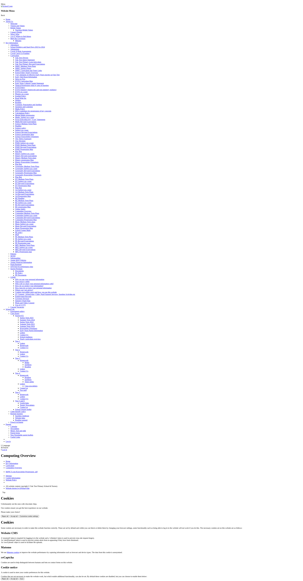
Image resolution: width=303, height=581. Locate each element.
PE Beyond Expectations (24, 241)
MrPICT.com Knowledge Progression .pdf (22, 472)
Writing (18, 100)
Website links (20, 418)
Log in (8, 441)
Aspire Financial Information (21, 262)
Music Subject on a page (24, 224)
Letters (22, 333)
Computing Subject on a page (26, 215)
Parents (8, 424)
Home (8, 19)
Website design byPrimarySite (17, 488)
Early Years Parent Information (31, 331)
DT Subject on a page (23, 181)
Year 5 (17, 392)
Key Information (12, 43)
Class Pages (14, 314)
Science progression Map (24, 134)
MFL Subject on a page (24, 247)
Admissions (14, 49)
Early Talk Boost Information (26, 77)
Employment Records (23, 296)
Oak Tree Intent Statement (25, 60)
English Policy (20, 96)
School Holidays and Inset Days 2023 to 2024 (27, 47)
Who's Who (14, 34)
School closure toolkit (23, 409)
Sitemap (9, 476)
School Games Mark (23, 230)
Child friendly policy (18, 412)
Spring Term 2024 (26, 322)
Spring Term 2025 (26, 318)
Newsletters (14, 429)
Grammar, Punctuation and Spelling (28, 105)
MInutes (18, 41)
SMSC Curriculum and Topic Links (28, 71)
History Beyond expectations (26, 156)
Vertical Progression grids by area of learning (32, 85)
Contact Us (24, 335)
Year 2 (17, 350)
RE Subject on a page (23, 203)
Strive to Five (20, 79)
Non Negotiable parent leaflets (21, 435)
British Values (15, 28)
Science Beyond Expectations (26, 132)
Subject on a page (21, 130)
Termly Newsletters (27, 405)
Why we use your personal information (29, 279)
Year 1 (17, 341)
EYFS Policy (20, 88)
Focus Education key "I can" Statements (30, 120)
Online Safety (20, 209)
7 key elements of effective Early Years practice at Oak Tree (37, 75)
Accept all (14, 516)
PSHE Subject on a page (24, 143)
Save (21, 579)
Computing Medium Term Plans (27, 213)
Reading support (21, 420)
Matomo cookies (13, 552)
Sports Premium (16, 269)
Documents (19, 271)
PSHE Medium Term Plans (25, 145)
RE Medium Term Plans (24, 201)
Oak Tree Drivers (21, 58)
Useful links (24, 403)
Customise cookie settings (29, 516)
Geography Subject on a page (26, 169)
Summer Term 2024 (27, 320)
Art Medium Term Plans (24, 192)
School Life (10, 309)
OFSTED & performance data (21, 267)
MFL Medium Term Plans (25, 245)
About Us (9, 21)
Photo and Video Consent (24, 303)
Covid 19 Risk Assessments (20, 51)
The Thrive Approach (23, 139)
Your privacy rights (22, 282)
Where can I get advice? (24, 290)
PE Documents (20, 275)
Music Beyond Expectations (25, 226)
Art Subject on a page (23, 190)
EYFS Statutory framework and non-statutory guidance (35, 90)
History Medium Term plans (25, 158)
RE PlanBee (19, 198)
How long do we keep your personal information (33, 288)
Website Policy (11, 480)
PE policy (18, 233)
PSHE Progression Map (24, 149)
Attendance (14, 45)
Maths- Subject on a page (24, 117)
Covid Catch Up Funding (19, 53)
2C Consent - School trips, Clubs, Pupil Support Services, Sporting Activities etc (45, 294)
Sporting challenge (22, 416)
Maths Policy (20, 109)
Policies (13, 254)
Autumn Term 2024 (27, 326)
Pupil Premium (16, 264)
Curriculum (14, 56)
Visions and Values (17, 26)
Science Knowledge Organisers (27, 137)
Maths (27, 363)
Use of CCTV (20, 305)
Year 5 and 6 (20, 401)
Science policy (20, 128)
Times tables (29, 382)
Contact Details (16, 32)
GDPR (13, 277)
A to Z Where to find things (20, 36)
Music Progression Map (24, 228)
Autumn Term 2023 (27, 324)
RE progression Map (23, 207)
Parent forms (15, 433)
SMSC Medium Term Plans (25, 66)
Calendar (13, 427)
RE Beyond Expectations (24, 205)
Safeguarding (15, 258)
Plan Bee (18, 152)
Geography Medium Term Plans (27, 166)
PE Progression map (22, 243)
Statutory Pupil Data (22, 301)
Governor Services (22, 299)
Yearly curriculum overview (30, 339)
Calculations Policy (22, 113)
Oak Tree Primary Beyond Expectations (30, 64)
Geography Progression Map (26, 173)
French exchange (16, 422)
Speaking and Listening (24, 107)
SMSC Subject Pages (23, 68)
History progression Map (24, 160)
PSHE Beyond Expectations (25, 147)
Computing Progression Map (26, 220)
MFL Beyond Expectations (25, 250)
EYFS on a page (21, 92)
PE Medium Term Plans (24, 237)
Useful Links (15, 437)
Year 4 (17, 373)
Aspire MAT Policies (18, 260)
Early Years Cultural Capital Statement (29, 83)
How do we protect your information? (29, 286)
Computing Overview (23, 211)
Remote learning (16, 414)
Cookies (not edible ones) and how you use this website (36, 292)
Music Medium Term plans (25, 222)
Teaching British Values (24, 30)
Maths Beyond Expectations (25, 122)
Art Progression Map (23, 196)
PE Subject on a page (23, 239)
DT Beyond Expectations (24, 183)
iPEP (17, 235)
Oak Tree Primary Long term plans (28, 62)
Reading (18, 102)
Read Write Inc (20, 98)
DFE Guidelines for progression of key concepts (33, 111)
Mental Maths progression (25, 115)
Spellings (28, 365)
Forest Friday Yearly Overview (26, 73)
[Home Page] (7, 6)
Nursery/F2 (19, 316)
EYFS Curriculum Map (24, 81)
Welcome (13, 24)
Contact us (24, 388)
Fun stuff (23, 390)
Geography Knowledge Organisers (28, 175)
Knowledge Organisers (28, 328)
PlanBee (18, 126)
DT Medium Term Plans (24, 179)
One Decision (20, 141)
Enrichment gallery (17, 311)
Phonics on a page (22, 94)
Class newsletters (31, 386)
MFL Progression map (23, 252)
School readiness (26, 337)
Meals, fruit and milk (18, 431)
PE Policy (19, 273)
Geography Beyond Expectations (27, 171)
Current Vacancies (17, 307)
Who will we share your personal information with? (34, 284)
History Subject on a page (24, 154)
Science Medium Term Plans (26, 124)
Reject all (5, 516)
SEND (13, 256)
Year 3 (17, 358)
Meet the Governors (17, 39)
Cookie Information (13, 478)
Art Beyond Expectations (24, 194)
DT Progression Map (23, 186)
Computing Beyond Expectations (27, 218)
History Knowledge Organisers (26, 162)
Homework (24, 346)
